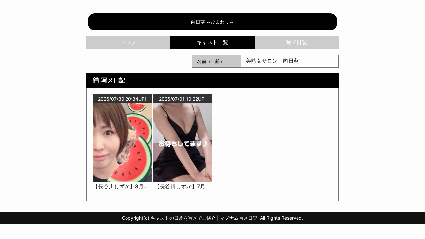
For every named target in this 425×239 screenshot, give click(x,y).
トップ (128, 42)
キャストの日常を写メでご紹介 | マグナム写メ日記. (205, 218)
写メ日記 (296, 42)
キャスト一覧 (212, 42)
